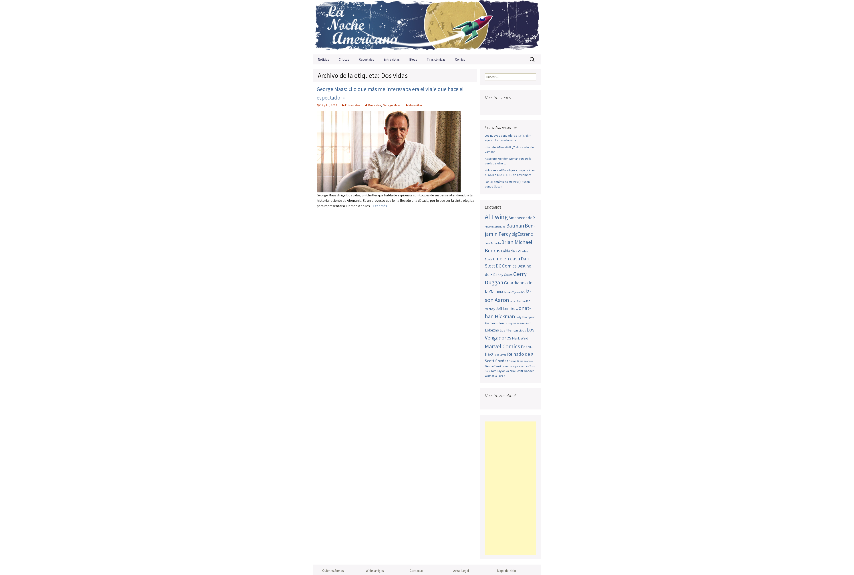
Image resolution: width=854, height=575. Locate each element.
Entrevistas (392, 59)
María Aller (415, 105)
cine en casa (506, 258)
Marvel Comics (502, 346)
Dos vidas (374, 105)
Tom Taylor (498, 371)
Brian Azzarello (493, 243)
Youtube (506, 106)
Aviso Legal (461, 571)
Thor (526, 366)
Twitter (497, 106)
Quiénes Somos (333, 571)
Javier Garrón (517, 301)
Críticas (344, 59)
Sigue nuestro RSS (532, 106)
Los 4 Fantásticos (513, 330)
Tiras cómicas (436, 59)
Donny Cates (503, 274)
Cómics (460, 59)
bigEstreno (522, 234)
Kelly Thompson (525, 317)
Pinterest (515, 106)
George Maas (392, 105)
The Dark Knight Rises (513, 366)
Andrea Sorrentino (495, 226)
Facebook (489, 106)
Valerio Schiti (514, 371)
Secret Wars (516, 361)
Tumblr (523, 106)
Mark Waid (520, 338)
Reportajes (366, 59)
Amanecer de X (522, 217)
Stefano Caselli (493, 366)
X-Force (500, 376)
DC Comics (506, 266)
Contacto (416, 571)
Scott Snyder (496, 360)
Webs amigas (375, 571)
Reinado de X (520, 354)
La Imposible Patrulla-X (518, 323)
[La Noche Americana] (427, 27)
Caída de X (509, 251)
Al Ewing (496, 217)
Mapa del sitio (506, 571)
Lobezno (492, 330)
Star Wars (528, 361)
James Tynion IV (514, 292)
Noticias (323, 59)
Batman (515, 225)
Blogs (413, 59)
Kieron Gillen (494, 323)
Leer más (380, 206)
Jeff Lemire (505, 308)
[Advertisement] (510, 488)
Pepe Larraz (500, 354)
